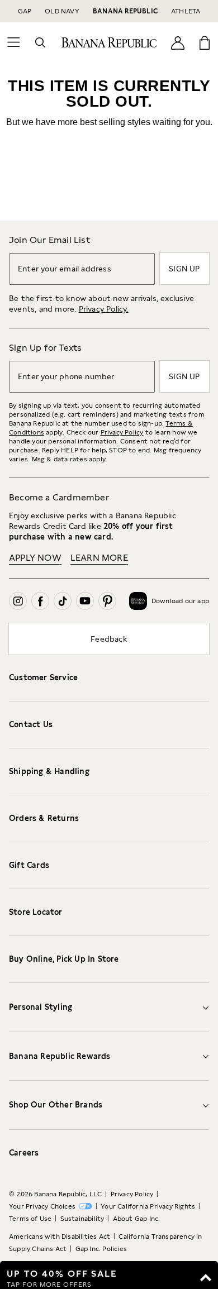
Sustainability (82, 1219)
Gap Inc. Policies (101, 1249)
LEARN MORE (99, 557)
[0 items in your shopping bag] (204, 42)
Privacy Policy (122, 432)
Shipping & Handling (49, 771)
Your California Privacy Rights (148, 1206)
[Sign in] (177, 42)
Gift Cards (29, 865)
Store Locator (36, 912)
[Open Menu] (13, 42)
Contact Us (31, 724)
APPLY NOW (35, 557)
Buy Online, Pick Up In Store (64, 958)
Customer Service (43, 677)
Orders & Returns (44, 818)
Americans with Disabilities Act (59, 1236)
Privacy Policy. (104, 308)
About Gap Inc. (136, 1219)
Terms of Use (30, 1219)
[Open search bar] (40, 42)
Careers (24, 1152)
